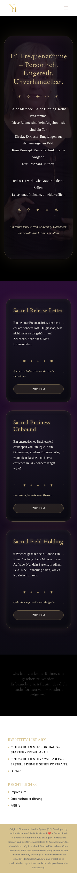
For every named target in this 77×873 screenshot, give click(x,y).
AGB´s (15, 805)
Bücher (16, 771)
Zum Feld (38, 389)
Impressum (18, 792)
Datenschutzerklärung (27, 799)
